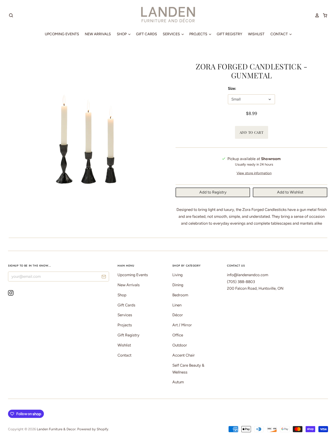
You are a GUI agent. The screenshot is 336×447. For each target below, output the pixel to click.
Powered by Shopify (92, 429)
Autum (178, 382)
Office (177, 335)
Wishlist (256, 34)
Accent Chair (183, 355)
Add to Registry (213, 192)
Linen (176, 305)
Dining (177, 285)
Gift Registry (229, 34)
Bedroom (180, 295)
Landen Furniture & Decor (56, 429)
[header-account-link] (315, 15)
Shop (122, 34)
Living (177, 275)
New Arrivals (98, 34)
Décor (177, 315)
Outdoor (179, 345)
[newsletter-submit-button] (104, 277)
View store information (254, 173)
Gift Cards (146, 34)
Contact (279, 34)
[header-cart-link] (323, 15)
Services (172, 34)
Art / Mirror (182, 325)
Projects (198, 34)
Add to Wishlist (290, 192)
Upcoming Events (62, 34)
